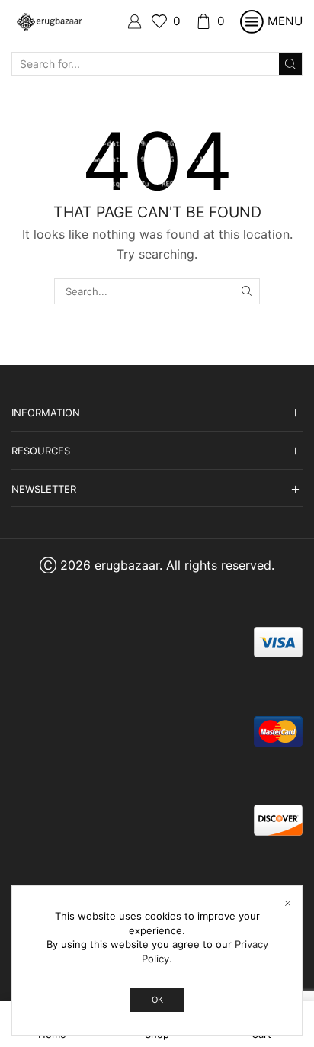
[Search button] (290, 64)
